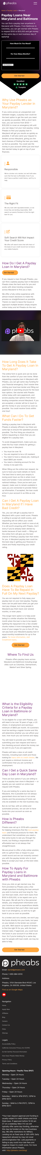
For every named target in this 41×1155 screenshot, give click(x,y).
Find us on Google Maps (12, 990)
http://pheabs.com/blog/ (17, 1150)
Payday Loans (12, 10)
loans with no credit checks (22, 758)
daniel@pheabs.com (16, 970)
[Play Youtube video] (20, 330)
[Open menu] (35, 3)
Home (3, 10)
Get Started (19, 76)
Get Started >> (8, 65)
